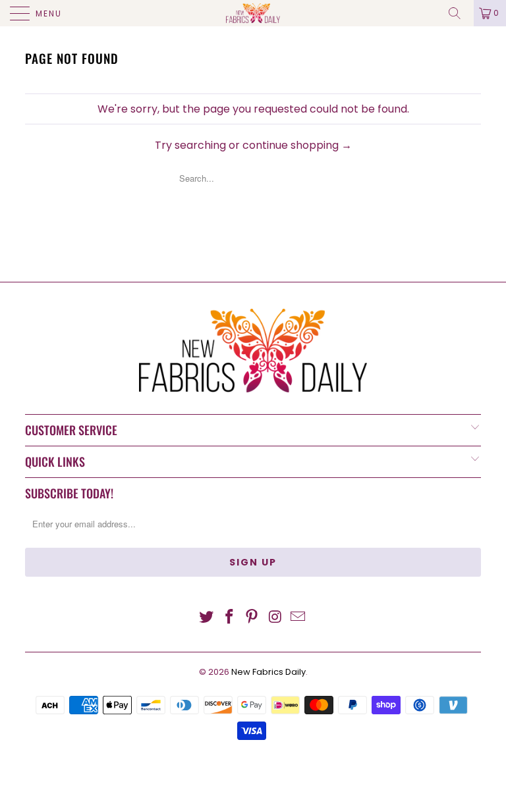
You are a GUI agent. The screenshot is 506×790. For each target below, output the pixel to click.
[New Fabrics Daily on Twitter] (207, 618)
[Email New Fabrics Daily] (298, 618)
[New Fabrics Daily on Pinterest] (252, 618)
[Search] (459, 13)
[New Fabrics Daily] (253, 13)
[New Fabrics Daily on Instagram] (275, 618)
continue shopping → (297, 145)
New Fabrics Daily (268, 672)
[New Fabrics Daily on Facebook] (229, 618)
